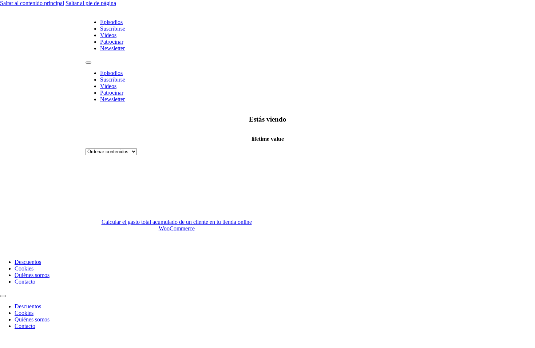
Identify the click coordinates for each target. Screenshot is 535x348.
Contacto (25, 281)
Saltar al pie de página (91, 3)
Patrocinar (111, 42)
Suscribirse (112, 28)
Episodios (111, 22)
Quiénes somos (32, 275)
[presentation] (358, 204)
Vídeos (108, 35)
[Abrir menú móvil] (88, 63)
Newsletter (112, 48)
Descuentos (28, 262)
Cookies (24, 268)
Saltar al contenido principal (32, 3)
